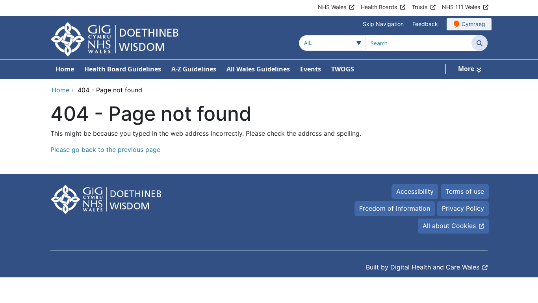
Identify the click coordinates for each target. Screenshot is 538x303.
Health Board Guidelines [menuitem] (122, 69)
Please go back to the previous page (105, 149)
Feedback (425, 24)
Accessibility (415, 191)
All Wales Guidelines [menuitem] (258, 69)
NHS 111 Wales (461, 7)
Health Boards (379, 7)
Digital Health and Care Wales (434, 267)
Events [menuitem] (310, 69)
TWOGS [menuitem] (342, 69)
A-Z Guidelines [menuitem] (193, 69)
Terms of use (464, 191)
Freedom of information (394, 208)
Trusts (419, 7)
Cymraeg (473, 24)
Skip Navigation (383, 24)
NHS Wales (332, 7)
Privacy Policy (463, 208)
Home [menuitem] (65, 69)
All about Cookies (449, 226)
